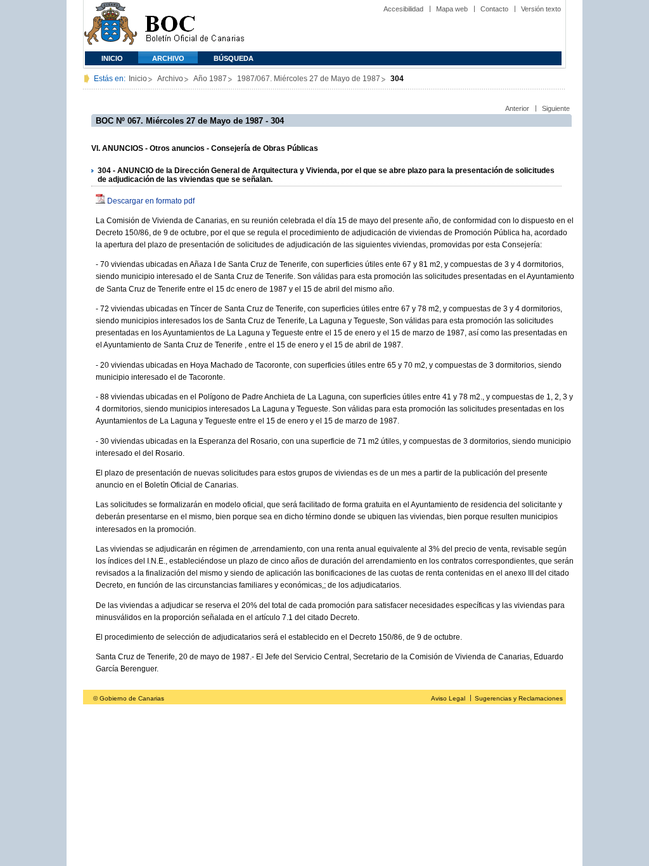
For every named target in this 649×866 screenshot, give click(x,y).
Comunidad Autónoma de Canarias (111, 25)
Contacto (494, 9)
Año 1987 (210, 78)
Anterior (517, 108)
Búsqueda (234, 58)
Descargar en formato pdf (151, 201)
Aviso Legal (448, 698)
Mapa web (452, 9)
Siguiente (556, 108)
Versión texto (541, 9)
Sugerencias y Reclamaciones (519, 698)
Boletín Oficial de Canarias (195, 25)
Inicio (112, 58)
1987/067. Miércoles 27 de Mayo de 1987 (308, 78)
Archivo (168, 58)
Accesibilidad (403, 9)
